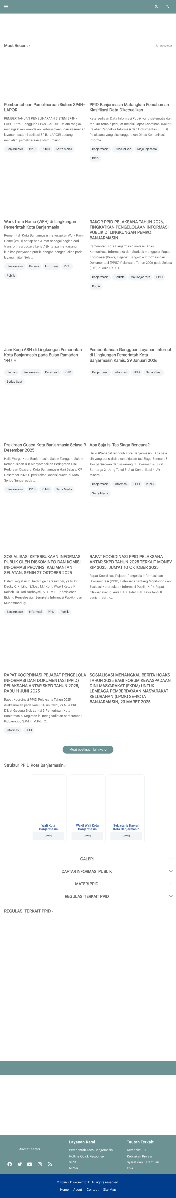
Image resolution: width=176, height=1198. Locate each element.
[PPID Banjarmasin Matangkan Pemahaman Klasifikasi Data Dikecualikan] (131, 75)
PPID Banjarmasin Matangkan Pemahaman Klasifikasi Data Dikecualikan (129, 107)
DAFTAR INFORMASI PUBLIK (87, 871)
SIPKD (73, 1168)
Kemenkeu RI (136, 1150)
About (77, 1190)
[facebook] (10, 1164)
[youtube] (30, 1164)
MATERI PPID (86, 883)
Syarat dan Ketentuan (143, 1162)
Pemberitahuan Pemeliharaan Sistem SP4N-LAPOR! (44, 107)
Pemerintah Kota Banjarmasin (91, 1150)
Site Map (109, 1190)
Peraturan (51, 372)
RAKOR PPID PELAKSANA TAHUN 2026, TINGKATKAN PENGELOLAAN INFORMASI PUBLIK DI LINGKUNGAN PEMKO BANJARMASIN (129, 229)
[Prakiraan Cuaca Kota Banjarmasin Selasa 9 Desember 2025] (45, 415)
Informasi (51, 266)
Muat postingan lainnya (86, 749)
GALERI (87, 858)
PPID (32, 149)
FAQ (130, 1168)
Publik (46, 149)
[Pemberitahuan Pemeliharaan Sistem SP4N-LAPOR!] (45, 75)
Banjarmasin (15, 149)
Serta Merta (64, 149)
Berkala (34, 266)
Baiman (11, 372)
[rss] (50, 1164)
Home (64, 1190)
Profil (48, 836)
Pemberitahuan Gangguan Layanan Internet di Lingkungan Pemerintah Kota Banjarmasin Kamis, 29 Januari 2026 (130, 355)
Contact (93, 1190)
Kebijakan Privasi (139, 1156)
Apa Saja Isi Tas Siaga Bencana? (120, 444)
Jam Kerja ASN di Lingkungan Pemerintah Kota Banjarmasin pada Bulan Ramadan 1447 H (43, 355)
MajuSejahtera (147, 149)
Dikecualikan (123, 149)
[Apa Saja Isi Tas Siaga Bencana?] (131, 415)
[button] (7, 6)
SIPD (72, 1162)
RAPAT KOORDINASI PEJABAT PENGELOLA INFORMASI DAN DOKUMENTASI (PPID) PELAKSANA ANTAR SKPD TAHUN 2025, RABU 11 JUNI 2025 (45, 683)
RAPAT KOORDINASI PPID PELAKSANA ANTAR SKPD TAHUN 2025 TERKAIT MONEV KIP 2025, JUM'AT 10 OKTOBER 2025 (131, 562)
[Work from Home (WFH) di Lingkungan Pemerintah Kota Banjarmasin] (45, 192)
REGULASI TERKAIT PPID (87, 896)
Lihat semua (164, 45)
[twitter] (20, 1164)
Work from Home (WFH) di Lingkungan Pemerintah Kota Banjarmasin (40, 224)
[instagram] (40, 1164)
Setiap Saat (14, 382)
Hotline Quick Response (86, 1156)
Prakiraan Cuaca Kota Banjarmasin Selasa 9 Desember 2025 (45, 447)
